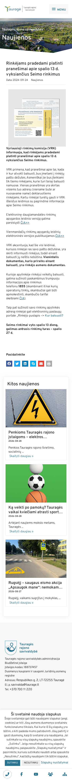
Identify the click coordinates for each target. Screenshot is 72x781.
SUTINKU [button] (12, 762)
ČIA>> (25, 223)
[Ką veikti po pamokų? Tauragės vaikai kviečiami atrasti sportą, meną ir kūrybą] (36, 483)
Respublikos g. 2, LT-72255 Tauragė (40, 680)
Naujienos (37, 80)
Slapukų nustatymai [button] (54, 763)
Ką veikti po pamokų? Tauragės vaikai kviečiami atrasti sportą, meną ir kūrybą (35, 512)
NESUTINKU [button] (31, 762)
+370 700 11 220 (21, 689)
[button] (9, 364)
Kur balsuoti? (54, 316)
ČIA (21, 298)
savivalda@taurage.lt (25, 685)
